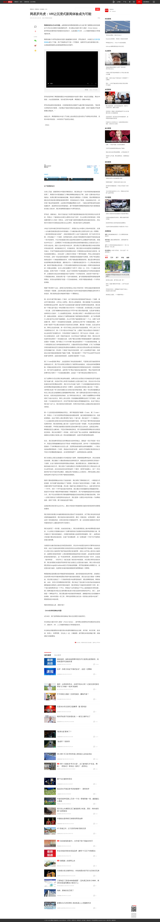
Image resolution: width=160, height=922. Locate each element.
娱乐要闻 (108, 128)
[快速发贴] (35, 26)
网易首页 (16, 1)
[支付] (130, 2)
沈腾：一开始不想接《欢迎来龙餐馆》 (116, 144)
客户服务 (84, 920)
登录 (139, 1)
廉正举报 (109, 920)
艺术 (111, 257)
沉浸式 (96, 39)
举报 (99, 18)
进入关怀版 (32, 1)
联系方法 (74, 920)
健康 (127, 257)
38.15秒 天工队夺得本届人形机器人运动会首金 (74, 754)
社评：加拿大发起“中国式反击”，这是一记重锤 (74, 669)
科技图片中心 (90, 166)
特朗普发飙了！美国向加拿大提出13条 (116, 182)
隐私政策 (89, 920)
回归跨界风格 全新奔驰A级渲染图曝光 (116, 223)
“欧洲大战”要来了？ (64, 731)
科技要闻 (108, 19)
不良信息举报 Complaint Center (99, 920)
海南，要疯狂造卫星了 (65, 890)
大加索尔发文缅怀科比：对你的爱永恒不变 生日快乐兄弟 (78, 871)
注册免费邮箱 (146, 1)
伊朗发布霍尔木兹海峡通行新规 (114, 178)
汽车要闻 (108, 197)
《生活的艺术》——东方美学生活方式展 (116, 261)
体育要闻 (108, 89)
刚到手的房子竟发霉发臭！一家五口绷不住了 (73, 716)
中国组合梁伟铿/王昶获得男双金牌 (70, 818)
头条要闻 (108, 51)
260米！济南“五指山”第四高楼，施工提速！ (117, 275)
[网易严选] (125, 2)
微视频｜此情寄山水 (67, 861)
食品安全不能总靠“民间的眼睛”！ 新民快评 (73, 789)
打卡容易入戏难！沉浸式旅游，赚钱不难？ (73, 694)
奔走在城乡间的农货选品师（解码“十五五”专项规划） (77, 851)
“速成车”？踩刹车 (63, 741)
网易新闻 (112, 9)
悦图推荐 (46, 174)
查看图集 (89, 167)
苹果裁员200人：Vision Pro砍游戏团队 (116, 42)
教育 (106, 257)
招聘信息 (79, 920)
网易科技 (37, 9)
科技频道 (42, 9)
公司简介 (69, 920)
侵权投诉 (114, 920)
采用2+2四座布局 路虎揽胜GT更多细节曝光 (117, 213)
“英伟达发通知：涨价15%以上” (114, 35)
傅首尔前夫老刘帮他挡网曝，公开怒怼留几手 (117, 152)
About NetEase (62, 920)
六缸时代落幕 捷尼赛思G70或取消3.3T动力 (117, 226)
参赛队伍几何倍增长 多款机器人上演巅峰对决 (74, 903)
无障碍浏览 (26, 1)
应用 (21, 1)
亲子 (117, 257)
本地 (122, 257)
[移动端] (114, 2)
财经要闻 (108, 162)
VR (78, 31)
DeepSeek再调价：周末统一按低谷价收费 (117, 39)
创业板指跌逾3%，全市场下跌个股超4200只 (76, 841)
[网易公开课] (119, 2)
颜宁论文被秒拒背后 (64, 779)
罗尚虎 (86, 89)
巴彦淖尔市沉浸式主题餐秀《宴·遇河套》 (72, 706)
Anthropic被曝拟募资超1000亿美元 (115, 46)
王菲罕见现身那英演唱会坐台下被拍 (115, 148)
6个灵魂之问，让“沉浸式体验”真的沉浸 (71, 828)
